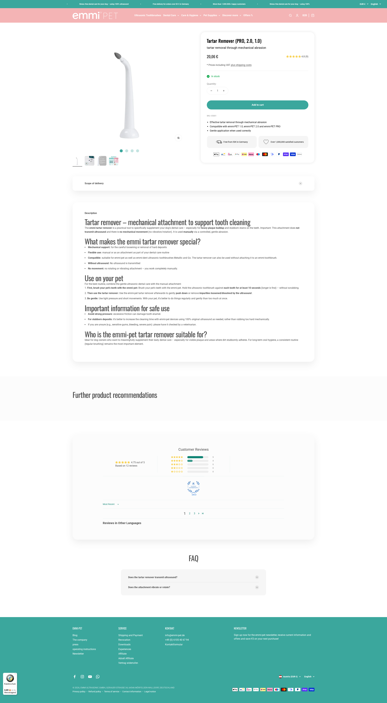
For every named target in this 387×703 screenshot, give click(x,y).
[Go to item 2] (89, 161)
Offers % (248, 15)
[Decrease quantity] (211, 90)
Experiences (124, 649)
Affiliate (122, 653)
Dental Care (169, 15)
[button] (293, 56)
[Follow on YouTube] (90, 677)
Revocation (124, 639)
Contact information (131, 691)
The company (80, 639)
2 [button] (189, 513)
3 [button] (194, 513)
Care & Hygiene (189, 15)
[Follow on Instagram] (82, 677)
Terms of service (111, 691)
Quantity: (211, 83)
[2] (101, 161)
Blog (75, 635)
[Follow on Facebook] (75, 677)
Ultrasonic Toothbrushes (147, 15)
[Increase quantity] (223, 90)
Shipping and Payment (130, 635)
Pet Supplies (210, 15)
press (75, 644)
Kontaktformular (174, 644)
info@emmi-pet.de (175, 635)
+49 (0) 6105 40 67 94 (177, 639)
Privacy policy (79, 691)
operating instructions (84, 649)
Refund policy (94, 691)
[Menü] (15, 674)
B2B (304, 15)
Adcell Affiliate (126, 658)
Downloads (124, 644)
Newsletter (78, 653)
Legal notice (150, 691)
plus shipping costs (241, 65)
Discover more (230, 15)
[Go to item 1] (77, 161)
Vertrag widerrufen (128, 662)
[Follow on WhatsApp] (98, 677)
